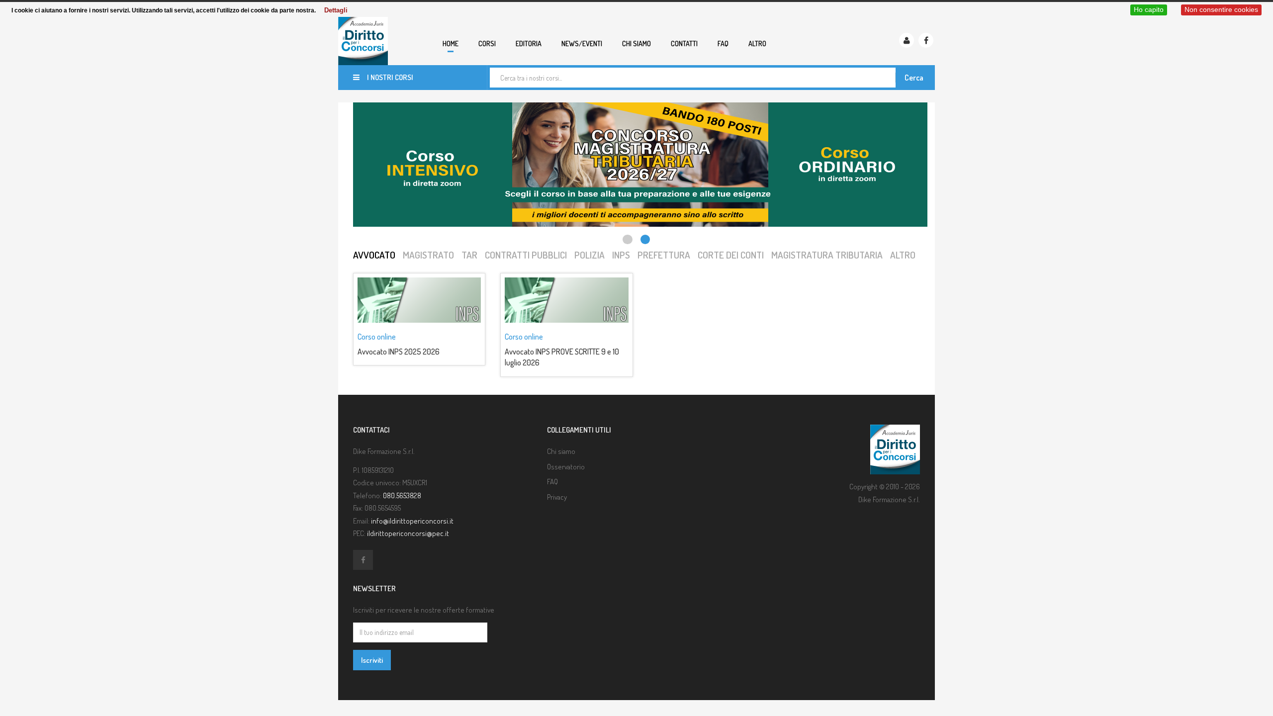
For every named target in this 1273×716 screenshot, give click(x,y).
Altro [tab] (902, 255)
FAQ (723, 43)
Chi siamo (636, 43)
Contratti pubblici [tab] (526, 255)
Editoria (529, 43)
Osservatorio (566, 466)
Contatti (684, 43)
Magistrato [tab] (428, 255)
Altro (757, 43)
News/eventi (581, 43)
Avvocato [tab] (374, 255)
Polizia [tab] (589, 255)
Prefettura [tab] (663, 255)
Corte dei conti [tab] (731, 255)
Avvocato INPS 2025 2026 (399, 352)
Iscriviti (372, 660)
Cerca (914, 78)
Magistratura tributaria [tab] (827, 255)
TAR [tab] (469, 255)
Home (450, 43)
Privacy (557, 497)
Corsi (487, 43)
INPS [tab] (621, 255)
